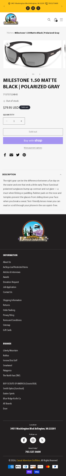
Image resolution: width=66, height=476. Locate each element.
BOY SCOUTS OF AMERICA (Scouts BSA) (19, 383)
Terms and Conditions (12, 320)
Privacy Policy (8, 315)
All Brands (7, 403)
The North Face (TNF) (11, 375)
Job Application (9, 287)
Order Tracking (9, 310)
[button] (61, 19)
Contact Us (7, 292)
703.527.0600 (53, 3)
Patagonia (7, 370)
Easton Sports (8, 393)
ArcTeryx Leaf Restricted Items (15, 267)
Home (10, 33)
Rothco (6, 355)
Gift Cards (7, 330)
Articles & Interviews (11, 272)
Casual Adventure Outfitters (28, 460)
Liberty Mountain (10, 350)
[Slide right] (39, 74)
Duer (5, 408)
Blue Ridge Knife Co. (12, 398)
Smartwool (7, 365)
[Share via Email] (11, 155)
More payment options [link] (33, 148)
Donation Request (11, 282)
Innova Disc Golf (10, 360)
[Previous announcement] (4, 6)
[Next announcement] (61, 6)
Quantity (8, 115)
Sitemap (6, 325)
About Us (7, 262)
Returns (6, 305)
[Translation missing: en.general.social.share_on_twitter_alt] (18, 155)
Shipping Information (12, 300)
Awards (6, 277)
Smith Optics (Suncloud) (13, 388)
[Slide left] (26, 74)
